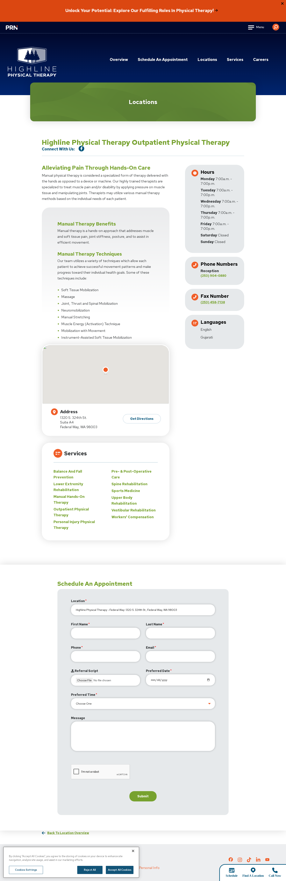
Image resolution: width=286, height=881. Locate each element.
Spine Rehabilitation (129, 484)
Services (235, 59)
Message (78, 718)
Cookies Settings (26, 869)
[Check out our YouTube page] (267, 860)
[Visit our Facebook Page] (81, 148)
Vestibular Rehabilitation (133, 510)
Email (150, 648)
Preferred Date (158, 671)
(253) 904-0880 (213, 276)
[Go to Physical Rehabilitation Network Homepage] (16, 30)
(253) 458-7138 (213, 302)
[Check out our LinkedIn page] (258, 860)
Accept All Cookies (119, 869)
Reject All (90, 869)
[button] (275, 26)
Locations (207, 59)
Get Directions (142, 419)
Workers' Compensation (132, 517)
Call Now (275, 875)
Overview (119, 59)
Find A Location (253, 875)
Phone (76, 648)
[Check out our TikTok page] (249, 860)
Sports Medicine (125, 491)
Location (78, 601)
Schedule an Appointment (163, 59)
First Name (79, 624)
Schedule (232, 875)
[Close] (133, 851)
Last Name (154, 624)
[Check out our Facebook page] (231, 860)
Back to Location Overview (68, 833)
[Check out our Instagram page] (240, 860)
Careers (260, 59)
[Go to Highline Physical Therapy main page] (32, 62)
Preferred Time (83, 695)
